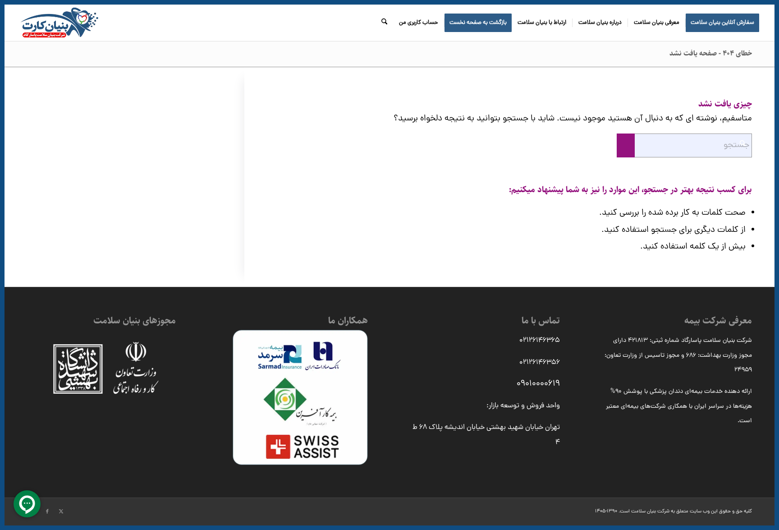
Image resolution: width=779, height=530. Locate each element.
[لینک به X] (61, 511)
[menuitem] (722, 23)
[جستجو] (384, 23)
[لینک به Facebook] (47, 511)
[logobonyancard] (59, 23)
